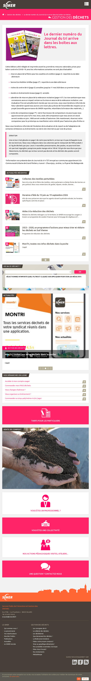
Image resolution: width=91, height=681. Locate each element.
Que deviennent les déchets (42, 636)
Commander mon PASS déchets (18, 385)
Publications (8, 639)
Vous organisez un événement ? (18, 394)
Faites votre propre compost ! (43, 641)
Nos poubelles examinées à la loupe (45, 646)
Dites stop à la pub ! (40, 649)
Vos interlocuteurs (10, 633)
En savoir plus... (15, 676)
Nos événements (38, 652)
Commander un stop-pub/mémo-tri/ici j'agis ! (23, 398)
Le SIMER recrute (10, 644)
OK (79, 679)
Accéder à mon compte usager (17, 381)
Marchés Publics (9, 636)
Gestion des (70, 17)
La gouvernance (9, 631)
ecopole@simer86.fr (9, 617)
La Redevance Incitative (41, 639)
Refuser (85, 679)
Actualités (46, 259)
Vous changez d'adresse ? (15, 390)
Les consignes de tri (39, 628)
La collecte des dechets (41, 631)
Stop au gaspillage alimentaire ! (44, 644)
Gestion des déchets (14, 14)
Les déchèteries (38, 633)
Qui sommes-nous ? (11, 628)
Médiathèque (37, 654)
